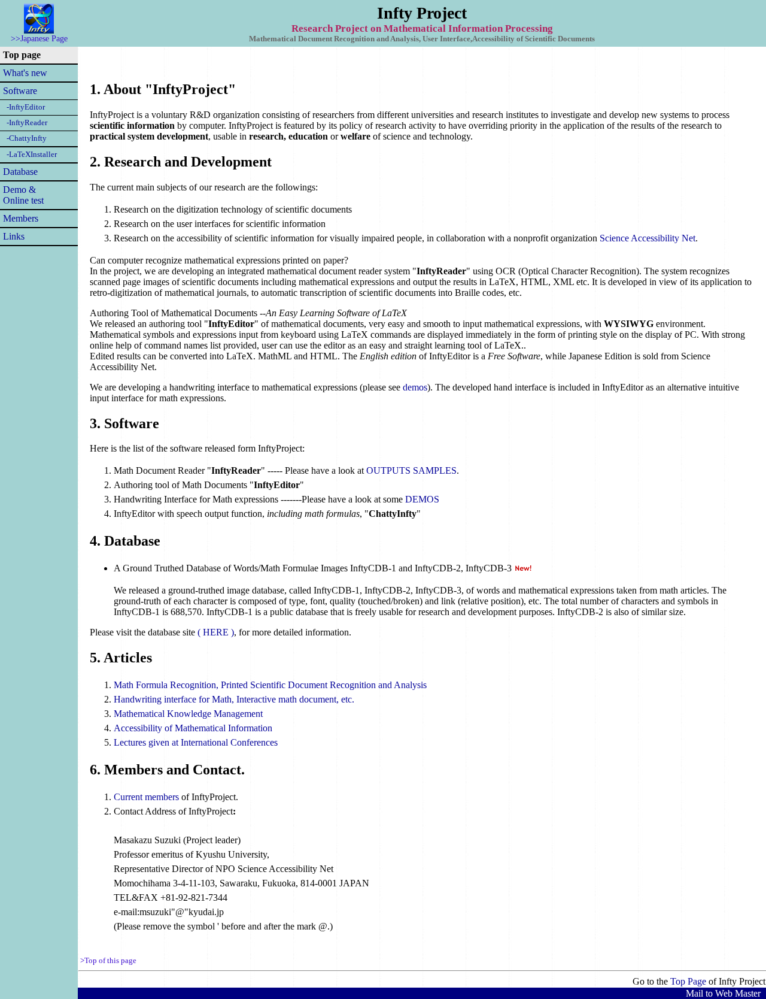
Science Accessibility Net (647, 238)
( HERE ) (215, 632)
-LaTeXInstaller (30, 154)
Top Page (688, 981)
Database (20, 171)
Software (20, 91)
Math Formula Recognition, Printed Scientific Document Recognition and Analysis (270, 685)
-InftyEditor (24, 107)
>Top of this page (108, 960)
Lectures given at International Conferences (196, 742)
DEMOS (422, 499)
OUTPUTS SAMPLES (411, 470)
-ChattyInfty (25, 138)
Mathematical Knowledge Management (188, 714)
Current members (146, 797)
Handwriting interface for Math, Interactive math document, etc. (234, 699)
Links (14, 236)
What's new (25, 73)
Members (20, 218)
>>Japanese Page (39, 38)
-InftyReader (25, 123)
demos (415, 387)
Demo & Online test (23, 194)
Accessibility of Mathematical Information (193, 728)
